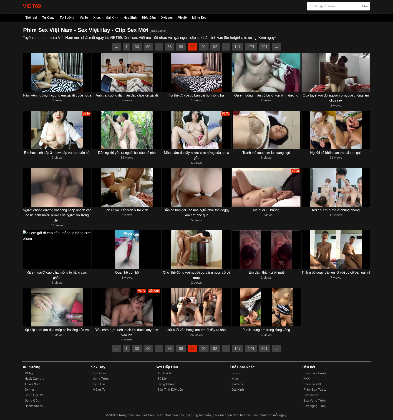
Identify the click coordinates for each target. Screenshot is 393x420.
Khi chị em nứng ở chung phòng (336, 210)
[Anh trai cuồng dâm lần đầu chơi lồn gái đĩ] (126, 72)
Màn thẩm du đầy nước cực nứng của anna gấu (196, 155)
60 (148, 47)
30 (137, 47)
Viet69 (182, 17)
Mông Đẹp (199, 17)
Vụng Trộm (101, 378)
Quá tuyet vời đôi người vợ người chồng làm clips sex (336, 97)
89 (181, 47)
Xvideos (167, 17)
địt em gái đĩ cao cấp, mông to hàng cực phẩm (57, 275)
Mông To (99, 389)
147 (237, 47)
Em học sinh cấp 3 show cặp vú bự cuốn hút (57, 153)
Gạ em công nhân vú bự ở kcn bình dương (266, 95)
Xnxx (97, 17)
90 (192, 47)
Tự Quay (48, 17)
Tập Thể (99, 384)
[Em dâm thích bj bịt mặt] (266, 249)
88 (170, 47)
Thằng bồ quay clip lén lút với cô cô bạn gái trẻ (336, 272)
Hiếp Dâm (149, 17)
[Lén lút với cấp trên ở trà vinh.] (126, 187)
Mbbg (29, 373)
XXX (306, 378)
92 (215, 47)
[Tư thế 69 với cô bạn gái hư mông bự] (196, 72)
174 (251, 47)
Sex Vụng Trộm (314, 400)
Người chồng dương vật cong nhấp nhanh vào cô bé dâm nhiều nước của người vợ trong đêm (57, 215)
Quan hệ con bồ (127, 272)
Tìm (365, 6)
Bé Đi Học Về (34, 395)
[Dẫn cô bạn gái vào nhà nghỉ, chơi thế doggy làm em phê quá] (196, 187)
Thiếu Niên (32, 384)
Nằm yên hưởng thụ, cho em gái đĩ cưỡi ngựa (57, 95)
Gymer (29, 389)
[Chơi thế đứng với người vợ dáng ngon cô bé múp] (196, 249)
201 (264, 47)
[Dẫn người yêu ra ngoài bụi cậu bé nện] (126, 130)
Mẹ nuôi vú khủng (266, 210)
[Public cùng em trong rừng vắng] (266, 307)
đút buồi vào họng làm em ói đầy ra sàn (196, 330)
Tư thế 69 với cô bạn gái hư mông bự (196, 95)
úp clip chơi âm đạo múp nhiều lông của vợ (57, 330)
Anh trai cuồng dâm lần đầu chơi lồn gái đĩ (127, 95)
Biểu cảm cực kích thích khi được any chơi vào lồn (127, 332)
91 (204, 47)
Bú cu (236, 373)
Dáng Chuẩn (166, 384)
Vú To (84, 17)
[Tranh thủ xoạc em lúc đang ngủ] (266, 130)
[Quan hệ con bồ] (126, 249)
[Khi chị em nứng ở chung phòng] (336, 187)
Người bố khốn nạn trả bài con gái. (335, 153)
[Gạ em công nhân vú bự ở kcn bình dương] (266, 72)
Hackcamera (34, 406)
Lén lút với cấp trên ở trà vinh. (127, 210)
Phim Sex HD (312, 384)
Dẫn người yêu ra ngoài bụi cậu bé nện (127, 153)
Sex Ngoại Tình (314, 406)
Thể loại (31, 17)
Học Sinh (130, 17)
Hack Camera (34, 378)
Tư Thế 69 (165, 373)
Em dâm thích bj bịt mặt (266, 272)
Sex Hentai (311, 395)
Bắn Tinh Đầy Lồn (170, 389)
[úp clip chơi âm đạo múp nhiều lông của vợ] (57, 307)
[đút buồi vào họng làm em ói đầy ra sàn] (196, 307)
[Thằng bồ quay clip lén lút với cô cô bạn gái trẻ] (336, 249)
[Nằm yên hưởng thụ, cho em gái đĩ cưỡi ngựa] (57, 72)
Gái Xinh (112, 17)
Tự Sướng (67, 17)
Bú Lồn (162, 378)
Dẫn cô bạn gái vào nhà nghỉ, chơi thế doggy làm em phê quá (196, 212)
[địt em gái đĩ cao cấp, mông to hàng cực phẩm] (57, 249)
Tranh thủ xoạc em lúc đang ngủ (266, 153)
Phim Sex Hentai (315, 373)
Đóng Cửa (32, 400)
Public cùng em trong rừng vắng (266, 330)
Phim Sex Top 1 (314, 389)
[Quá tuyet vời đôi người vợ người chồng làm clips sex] (336, 72)
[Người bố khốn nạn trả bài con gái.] (336, 130)
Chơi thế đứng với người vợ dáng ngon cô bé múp (196, 275)
